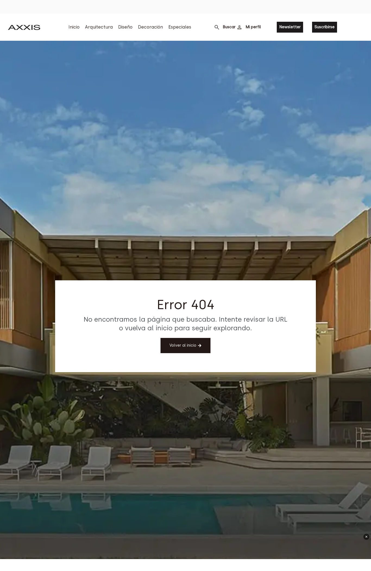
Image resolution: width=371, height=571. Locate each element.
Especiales (179, 27)
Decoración (150, 27)
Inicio (74, 27)
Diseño (125, 27)
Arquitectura (99, 27)
